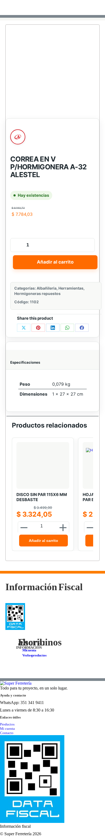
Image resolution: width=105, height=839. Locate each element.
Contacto (6, 733)
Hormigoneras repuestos (37, 293)
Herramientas (70, 288)
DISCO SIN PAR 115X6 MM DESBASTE (41, 497)
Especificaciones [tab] (25, 362)
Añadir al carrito (55, 262)
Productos (7, 724)
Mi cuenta (7, 729)
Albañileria (47, 288)
